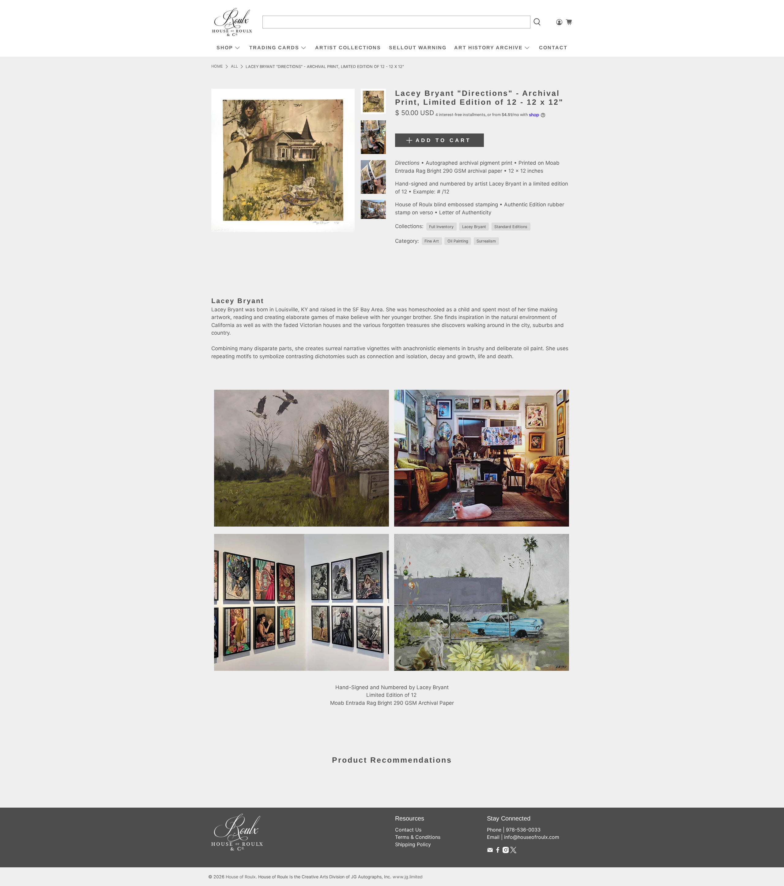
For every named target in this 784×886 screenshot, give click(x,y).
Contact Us (408, 830)
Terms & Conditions (417, 837)
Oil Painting (457, 241)
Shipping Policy (413, 844)
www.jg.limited (408, 876)
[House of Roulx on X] (513, 851)
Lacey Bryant (474, 226)
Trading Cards (274, 47)
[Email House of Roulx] (490, 851)
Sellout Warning (418, 47)
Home (217, 67)
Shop (225, 47)
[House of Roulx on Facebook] (498, 851)
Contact (553, 47)
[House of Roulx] (232, 22)
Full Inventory (441, 226)
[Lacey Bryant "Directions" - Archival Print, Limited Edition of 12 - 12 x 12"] (283, 160)
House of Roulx (241, 876)
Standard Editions (510, 226)
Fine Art (431, 241)
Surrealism (486, 241)
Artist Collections (348, 47)
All (234, 67)
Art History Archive (488, 47)
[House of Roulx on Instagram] (506, 851)
